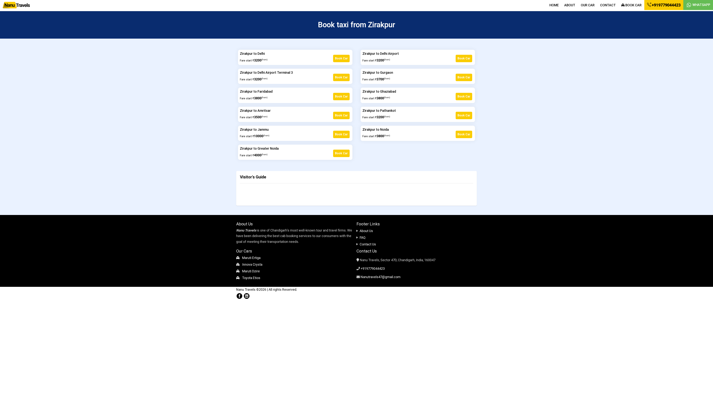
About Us (366, 231)
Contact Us (368, 244)
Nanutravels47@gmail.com (381, 277)
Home (554, 5)
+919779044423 (666, 5)
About (569, 5)
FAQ (362, 237)
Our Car (588, 5)
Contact (608, 5)
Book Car (633, 5)
